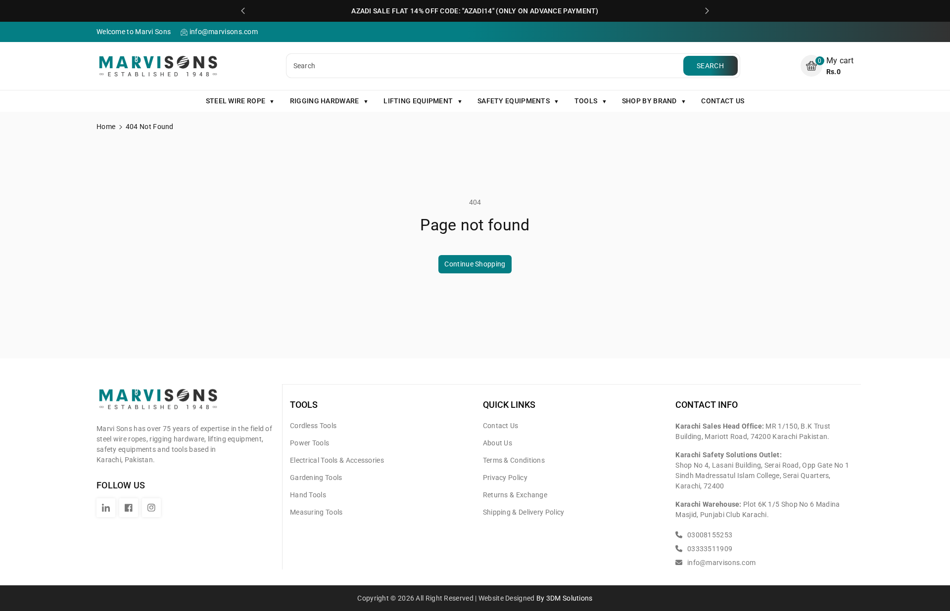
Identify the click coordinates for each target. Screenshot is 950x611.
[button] (827, 66)
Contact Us (501, 426)
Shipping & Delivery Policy (524, 512)
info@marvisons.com (721, 563)
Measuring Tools (316, 512)
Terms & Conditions (514, 460)
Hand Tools (308, 495)
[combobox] (485, 66)
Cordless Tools (313, 426)
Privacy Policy (505, 477)
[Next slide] (707, 11)
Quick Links (509, 404)
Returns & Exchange (515, 495)
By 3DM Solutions (564, 598)
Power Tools (309, 443)
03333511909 (709, 549)
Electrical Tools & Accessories (337, 460)
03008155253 (709, 535)
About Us (497, 443)
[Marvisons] (158, 403)
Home (105, 127)
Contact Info (706, 404)
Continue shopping (474, 264)
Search (710, 66)
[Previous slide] (243, 11)
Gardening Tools (316, 477)
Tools (304, 404)
